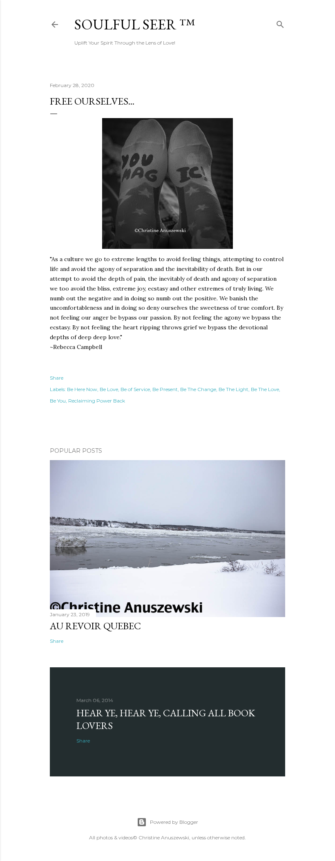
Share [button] (56, 378)
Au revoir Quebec (95, 625)
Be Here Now (82, 389)
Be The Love (265, 389)
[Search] (280, 23)
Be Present (165, 389)
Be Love (109, 389)
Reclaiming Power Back (96, 401)
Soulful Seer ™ (134, 24)
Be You (58, 401)
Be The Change (198, 389)
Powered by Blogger (174, 822)
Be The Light (233, 389)
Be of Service (135, 389)
